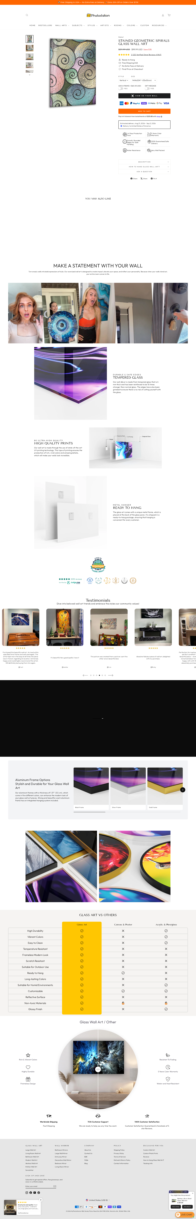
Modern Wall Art (31, 1160)
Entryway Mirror (61, 1157)
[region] (98, 2)
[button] (90, 675)
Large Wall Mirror (61, 1153)
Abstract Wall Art (32, 1163)
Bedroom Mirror (60, 1163)
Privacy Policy (119, 1153)
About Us (87, 1150)
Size (133, 76)
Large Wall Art (31, 1150)
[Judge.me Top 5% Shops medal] (124, 580)
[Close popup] (192, 1193)
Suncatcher (30, 1170)
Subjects (77, 25)
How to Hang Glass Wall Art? (144, 167)
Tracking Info (148, 1163)
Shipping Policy (119, 1150)
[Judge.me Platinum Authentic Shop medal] (98, 580)
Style (121, 76)
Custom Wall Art (149, 1150)
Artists (105, 25)
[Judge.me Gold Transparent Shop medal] (107, 580)
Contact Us (88, 1153)
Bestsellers (45, 25)
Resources (158, 25)
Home (33, 25)
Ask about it (187, 1206)
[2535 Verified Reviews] (98, 573)
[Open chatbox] (184, 1215)
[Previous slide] (85, 675)
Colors (131, 25)
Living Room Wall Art (33, 1153)
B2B (85, 1157)
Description (144, 162)
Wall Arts (61, 25)
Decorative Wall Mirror (63, 1160)
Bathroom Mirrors (61, 1150)
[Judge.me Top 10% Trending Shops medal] (133, 580)
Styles (92, 25)
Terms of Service (120, 1157)
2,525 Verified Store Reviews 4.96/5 (146, 55)
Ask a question (144, 172)
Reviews (146, 1157)
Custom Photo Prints (150, 1153)
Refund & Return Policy (122, 1160)
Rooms (118, 25)
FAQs (86, 1160)
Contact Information (121, 1163)
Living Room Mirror (62, 1167)
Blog (86, 1163)
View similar (175, 1206)
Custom (144, 25)
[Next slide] (110, 675)
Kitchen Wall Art (31, 1167)
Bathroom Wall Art (32, 1157)
